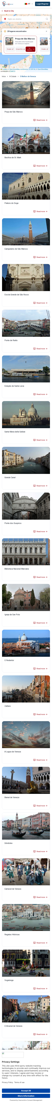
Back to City (9, 11)
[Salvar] (8, 39)
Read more (41, 120)
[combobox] (26, 19)
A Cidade (12, 76)
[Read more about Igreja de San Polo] (26, 605)
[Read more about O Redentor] (26, 651)
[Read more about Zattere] (26, 696)
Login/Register (43, 4)
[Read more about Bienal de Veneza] (26, 788)
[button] (5, 65)
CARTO (12, 71)
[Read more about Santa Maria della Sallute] (26, 422)
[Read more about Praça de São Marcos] (26, 102)
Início (4, 76)
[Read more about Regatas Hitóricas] (26, 925)
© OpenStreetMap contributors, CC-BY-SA (21, 69)
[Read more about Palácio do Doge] (26, 194)
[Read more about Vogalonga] (26, 971)
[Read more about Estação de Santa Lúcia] (26, 376)
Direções (9, 49)
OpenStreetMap (43, 69)
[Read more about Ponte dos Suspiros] (26, 514)
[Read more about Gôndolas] (26, 834)
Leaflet (4, 69)
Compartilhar (19, 49)
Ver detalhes (29, 49)
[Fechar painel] (46, 31)
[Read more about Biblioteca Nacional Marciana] (26, 559)
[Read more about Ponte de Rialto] (26, 331)
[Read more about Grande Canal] (26, 468)
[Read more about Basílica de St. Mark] (26, 148)
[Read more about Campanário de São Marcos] (26, 239)
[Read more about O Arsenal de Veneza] (26, 1016)
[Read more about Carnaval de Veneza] (26, 879)
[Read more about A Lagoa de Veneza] (26, 742)
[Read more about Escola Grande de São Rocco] (26, 285)
